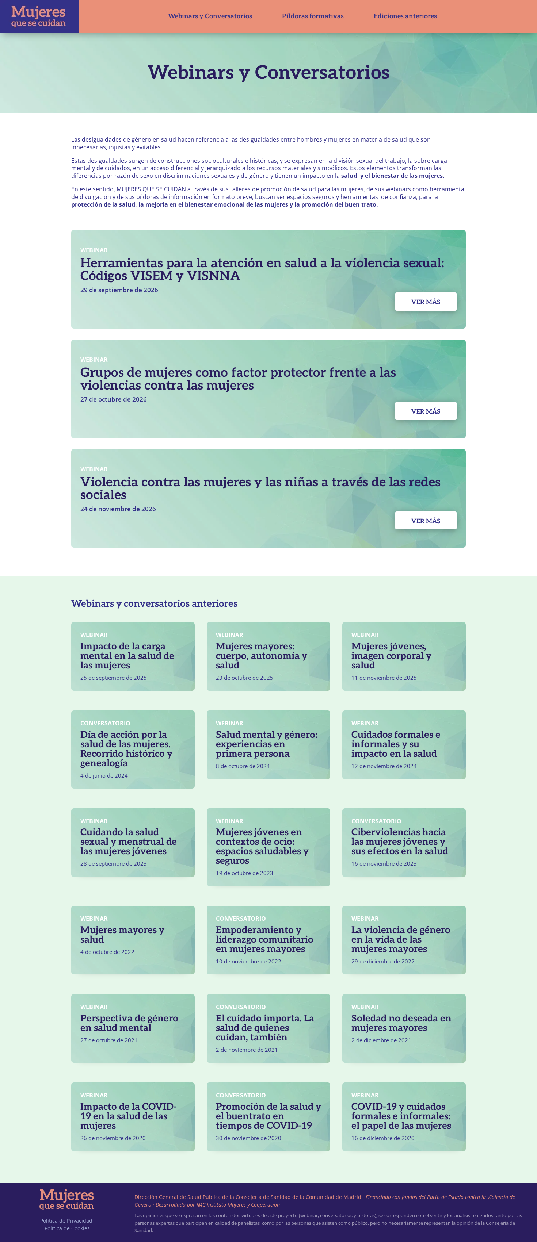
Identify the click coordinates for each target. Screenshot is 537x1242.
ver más (426, 302)
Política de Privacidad (66, 1220)
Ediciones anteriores (405, 16)
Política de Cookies (67, 1228)
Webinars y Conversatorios (210, 16)
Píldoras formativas (313, 16)
